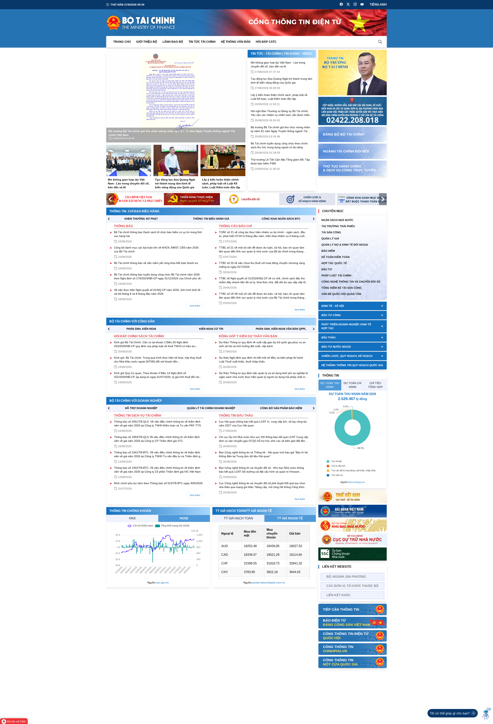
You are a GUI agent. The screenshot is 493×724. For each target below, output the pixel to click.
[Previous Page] (112, 96)
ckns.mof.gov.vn (356, 482)
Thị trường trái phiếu (338, 226)
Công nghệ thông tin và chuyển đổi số (350, 281)
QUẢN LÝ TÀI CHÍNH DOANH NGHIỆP (211, 408)
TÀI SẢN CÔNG (331, 232)
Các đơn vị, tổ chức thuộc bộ (352, 586)
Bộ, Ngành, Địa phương (346, 576)
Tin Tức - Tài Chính (266, 53)
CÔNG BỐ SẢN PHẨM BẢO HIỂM (281, 408)
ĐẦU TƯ (326, 269)
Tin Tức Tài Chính (202, 41)
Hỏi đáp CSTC (266, 41)
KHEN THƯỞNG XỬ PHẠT (141, 218)
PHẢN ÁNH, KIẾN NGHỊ (141, 328)
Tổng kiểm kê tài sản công (341, 287)
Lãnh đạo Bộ (173, 41)
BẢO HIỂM (328, 250)
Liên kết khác (338, 595)
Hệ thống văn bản (235, 41)
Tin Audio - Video (298, 53)
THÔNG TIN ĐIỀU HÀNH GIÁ (211, 218)
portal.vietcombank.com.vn (268, 582)
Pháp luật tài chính (336, 275)
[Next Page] (239, 96)
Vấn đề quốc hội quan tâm (341, 293)
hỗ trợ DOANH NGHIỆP (141, 408)
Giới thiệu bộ (146, 41)
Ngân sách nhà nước (337, 220)
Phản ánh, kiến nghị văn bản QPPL (281, 328)
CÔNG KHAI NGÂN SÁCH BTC (281, 218)
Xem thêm (195, 306)
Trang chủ (122, 41)
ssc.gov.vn (162, 582)
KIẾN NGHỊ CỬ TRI (211, 328)
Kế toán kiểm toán (335, 257)
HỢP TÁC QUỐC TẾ (334, 263)
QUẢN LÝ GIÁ (330, 238)
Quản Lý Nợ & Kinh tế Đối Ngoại (344, 244)
